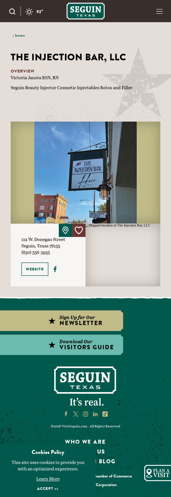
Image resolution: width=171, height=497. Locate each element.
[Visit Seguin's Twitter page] (75, 413)
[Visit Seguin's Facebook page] (66, 413)
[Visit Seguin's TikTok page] (105, 413)
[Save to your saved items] (79, 230)
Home (20, 35)
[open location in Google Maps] (123, 254)
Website (35, 269)
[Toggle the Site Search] (14, 11)
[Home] (85, 11)
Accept (45, 488)
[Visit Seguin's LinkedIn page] (95, 413)
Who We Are (85, 442)
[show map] (65, 230)
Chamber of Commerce (112, 476)
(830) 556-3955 (35, 252)
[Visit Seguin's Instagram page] (85, 413)
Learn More (48, 478)
